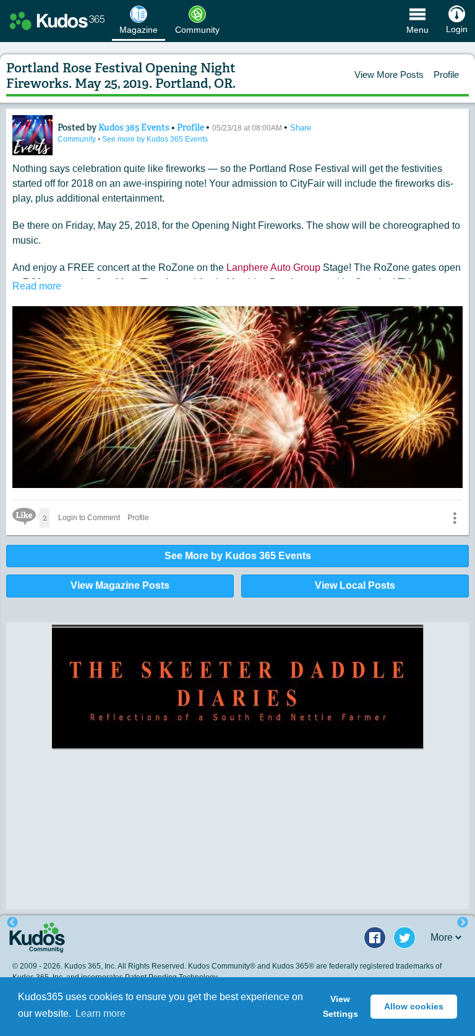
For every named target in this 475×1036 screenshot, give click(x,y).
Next (462, 923)
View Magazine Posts (120, 585)
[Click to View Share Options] (454, 517)
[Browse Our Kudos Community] (57, 21)
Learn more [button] (100, 1013)
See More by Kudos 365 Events (238, 555)
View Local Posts (355, 585)
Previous (12, 923)
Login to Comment (89, 517)
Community (78, 139)
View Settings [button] (340, 1006)
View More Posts (389, 74)
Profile (446, 74)
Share (300, 127)
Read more (36, 286)
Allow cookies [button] (413, 1006)
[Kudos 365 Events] (32, 135)
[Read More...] (237, 722)
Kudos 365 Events (134, 127)
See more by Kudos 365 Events (155, 139)
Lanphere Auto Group (273, 267)
